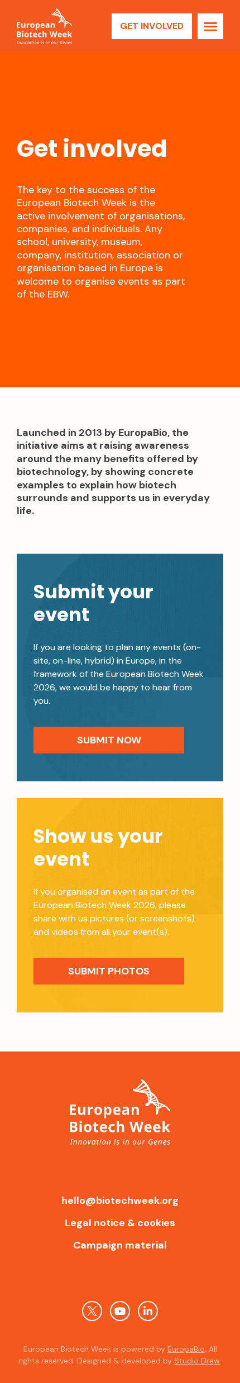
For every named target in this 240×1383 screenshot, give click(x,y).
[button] (210, 26)
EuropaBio (186, 1349)
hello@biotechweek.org (120, 1200)
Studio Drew (197, 1361)
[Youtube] (120, 1311)
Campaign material (120, 1245)
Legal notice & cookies (120, 1223)
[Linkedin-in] (148, 1311)
